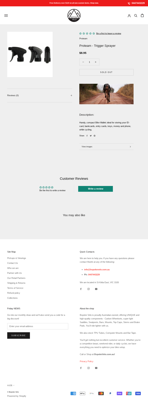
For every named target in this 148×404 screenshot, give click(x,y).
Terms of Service (15, 288)
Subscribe (18, 335)
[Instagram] (88, 289)
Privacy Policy (86, 361)
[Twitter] (91, 136)
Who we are (12, 268)
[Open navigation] (6, 15)
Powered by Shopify (16, 396)
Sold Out (106, 72)
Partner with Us (14, 273)
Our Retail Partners (16, 278)
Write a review (95, 189)
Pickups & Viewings (16, 258)
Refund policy (13, 293)
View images (87, 147)
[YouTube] (96, 289)
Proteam (83, 38)
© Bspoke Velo (13, 392)
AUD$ (9, 385)
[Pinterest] (94, 136)
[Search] (135, 15)
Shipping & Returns (16, 283)
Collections (12, 298)
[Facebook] (87, 136)
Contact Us (12, 263)
